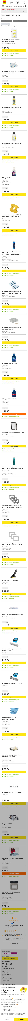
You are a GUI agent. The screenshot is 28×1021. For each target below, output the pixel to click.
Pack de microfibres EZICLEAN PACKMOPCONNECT (10, 718)
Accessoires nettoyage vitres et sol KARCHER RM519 (11, 144)
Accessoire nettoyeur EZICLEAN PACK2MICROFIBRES (11, 893)
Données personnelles (7, 975)
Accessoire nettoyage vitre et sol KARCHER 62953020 (11, 40)
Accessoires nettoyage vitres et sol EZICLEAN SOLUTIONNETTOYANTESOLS (13, 467)
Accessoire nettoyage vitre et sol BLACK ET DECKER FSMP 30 (13, 72)
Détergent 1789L (6, 178)
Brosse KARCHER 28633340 (10, 580)
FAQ (3, 977)
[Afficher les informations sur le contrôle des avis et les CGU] (22, 925)
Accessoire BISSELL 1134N (9, 363)
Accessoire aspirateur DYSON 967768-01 (13, 792)
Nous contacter (5, 980)
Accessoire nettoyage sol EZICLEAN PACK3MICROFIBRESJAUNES (12, 215)
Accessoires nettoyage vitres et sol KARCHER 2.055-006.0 (11, 756)
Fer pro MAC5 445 (7, 824)
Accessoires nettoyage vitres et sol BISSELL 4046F (11, 649)
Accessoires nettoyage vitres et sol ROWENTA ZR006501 (11, 328)
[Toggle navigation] (2, 6)
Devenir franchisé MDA (7, 978)
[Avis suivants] (26, 935)
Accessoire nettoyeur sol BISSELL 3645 (13, 432)
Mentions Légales (6, 972)
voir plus (18, 935)
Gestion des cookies (6, 974)
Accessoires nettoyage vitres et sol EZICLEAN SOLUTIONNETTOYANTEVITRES (11, 252)
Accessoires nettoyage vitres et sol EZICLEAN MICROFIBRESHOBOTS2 (12, 506)
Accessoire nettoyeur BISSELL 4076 (12, 683)
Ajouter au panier (14, 50)
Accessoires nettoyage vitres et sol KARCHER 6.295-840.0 (11, 108)
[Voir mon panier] (24, 2)
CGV (3, 971)
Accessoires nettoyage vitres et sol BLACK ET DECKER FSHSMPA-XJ (11, 292)
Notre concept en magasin (8, 968)
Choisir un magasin (14, 414)
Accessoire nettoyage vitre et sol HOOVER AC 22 (13, 859)
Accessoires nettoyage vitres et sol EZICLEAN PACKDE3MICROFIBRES (12, 543)
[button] (11, 2)
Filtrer (19, 21)
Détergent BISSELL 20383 (9, 399)
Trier (6, 21)
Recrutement (5, 969)
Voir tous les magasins (10, 958)
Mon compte (5, 981)
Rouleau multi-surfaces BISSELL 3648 (12, 614)
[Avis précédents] (2, 935)
